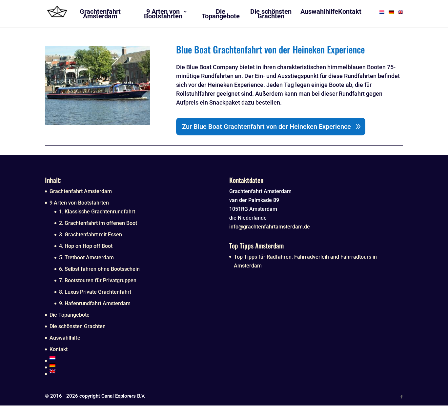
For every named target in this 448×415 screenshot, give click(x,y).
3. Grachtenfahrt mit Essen (90, 234)
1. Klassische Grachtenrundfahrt (97, 211)
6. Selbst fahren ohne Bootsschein (99, 269)
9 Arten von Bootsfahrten (79, 203)
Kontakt (59, 349)
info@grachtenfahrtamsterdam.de (269, 227)
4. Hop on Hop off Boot (85, 246)
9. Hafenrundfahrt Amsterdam (95, 303)
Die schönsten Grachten (78, 326)
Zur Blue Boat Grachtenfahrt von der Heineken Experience (266, 126)
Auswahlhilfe (65, 338)
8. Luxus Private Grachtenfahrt (95, 292)
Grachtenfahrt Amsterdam (81, 191)
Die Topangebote (70, 315)
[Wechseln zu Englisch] (134, 371)
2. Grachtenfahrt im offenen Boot (98, 223)
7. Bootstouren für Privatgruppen (97, 280)
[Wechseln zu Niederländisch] (134, 358)
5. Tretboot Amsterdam (86, 257)
